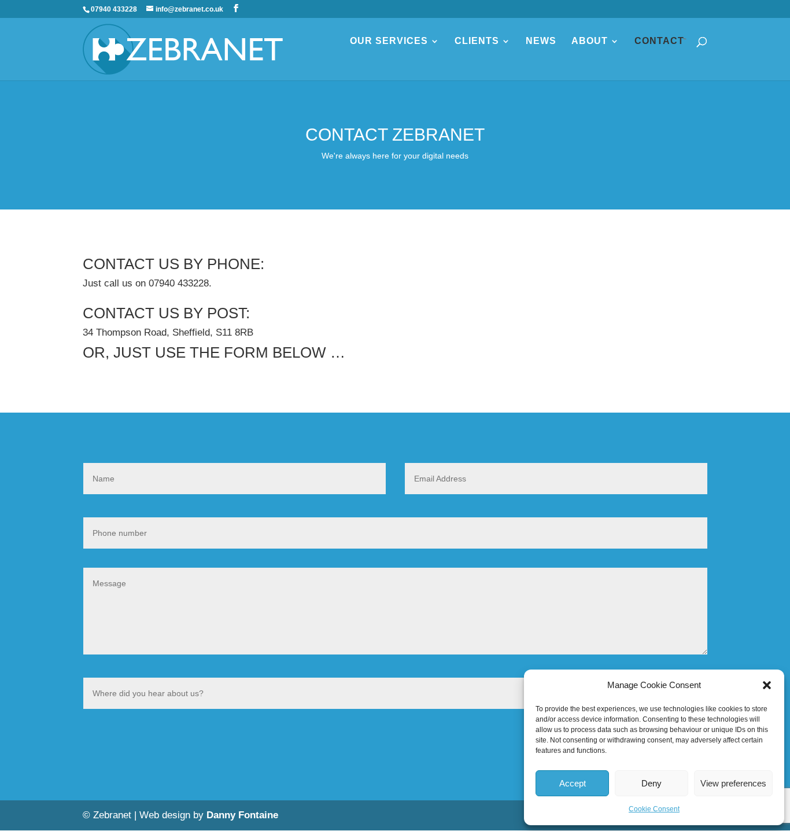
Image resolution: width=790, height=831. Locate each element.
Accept (572, 783)
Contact (659, 41)
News (541, 41)
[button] (767, 685)
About (589, 41)
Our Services (389, 41)
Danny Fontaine (242, 815)
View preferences (733, 783)
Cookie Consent (654, 809)
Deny (651, 783)
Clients (477, 41)
